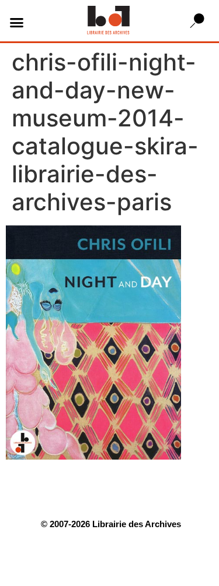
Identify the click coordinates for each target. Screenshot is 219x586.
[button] (17, 22)
